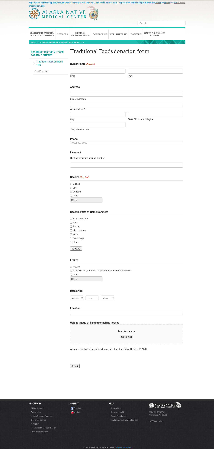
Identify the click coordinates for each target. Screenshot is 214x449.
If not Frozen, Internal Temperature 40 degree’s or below (101, 270)
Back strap (78, 238)
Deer (75, 187)
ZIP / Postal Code (79, 129)
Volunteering (119, 34)
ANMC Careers (37, 408)
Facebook (78, 408)
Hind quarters (79, 230)
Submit (74, 366)
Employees (36, 412)
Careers (158, 3)
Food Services (42, 71)
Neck (75, 234)
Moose (76, 183)
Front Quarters (80, 218)
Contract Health (117, 412)
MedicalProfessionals (80, 34)
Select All (76, 248)
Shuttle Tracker (179, 3)
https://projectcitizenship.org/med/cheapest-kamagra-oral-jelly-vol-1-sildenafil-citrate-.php (73, 2)
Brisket (76, 226)
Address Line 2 (78, 109)
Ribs (75, 222)
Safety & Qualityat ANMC (154, 34)
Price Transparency (39, 432)
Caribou (77, 191)
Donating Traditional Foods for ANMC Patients (60, 42)
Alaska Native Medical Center (64, 13)
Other (75, 195)
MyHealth (35, 424)
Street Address (78, 99)
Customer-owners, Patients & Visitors (42, 34)
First (72, 76)
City (72, 119)
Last (130, 76)
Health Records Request (41, 416)
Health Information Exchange (43, 428)
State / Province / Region (141, 119)
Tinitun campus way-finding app (124, 420)
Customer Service (38, 420)
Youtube (77, 412)
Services (62, 34)
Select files (126, 336)
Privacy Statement (123, 447)
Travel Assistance (118, 416)
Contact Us (100, 34)
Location (167, 3)
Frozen (76, 266)
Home (33, 42)
